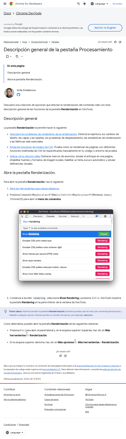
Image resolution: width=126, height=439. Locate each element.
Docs (7, 13)
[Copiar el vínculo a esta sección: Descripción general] (40, 119)
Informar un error (12, 394)
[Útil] (115, 42)
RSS (87, 411)
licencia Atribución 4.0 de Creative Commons (98, 366)
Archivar (48, 404)
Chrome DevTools (28, 13)
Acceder (117, 3)
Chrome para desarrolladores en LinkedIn (101, 405)
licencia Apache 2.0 (51, 369)
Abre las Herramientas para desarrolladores (34, 188)
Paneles (55, 42)
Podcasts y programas (55, 409)
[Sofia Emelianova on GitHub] (18, 95)
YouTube (89, 399)
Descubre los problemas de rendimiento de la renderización (43, 134)
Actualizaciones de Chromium (59, 394)
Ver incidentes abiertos (15, 399)
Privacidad (24, 424)
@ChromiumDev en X (95, 394)
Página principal (11, 42)
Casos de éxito (51, 399)
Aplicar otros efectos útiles (25, 156)
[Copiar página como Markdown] (17, 56)
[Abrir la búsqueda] (79, 4)
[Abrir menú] (5, 3)
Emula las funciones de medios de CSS (31, 147)
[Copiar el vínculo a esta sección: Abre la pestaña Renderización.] (58, 173)
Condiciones (10, 424)
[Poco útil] (120, 42)
